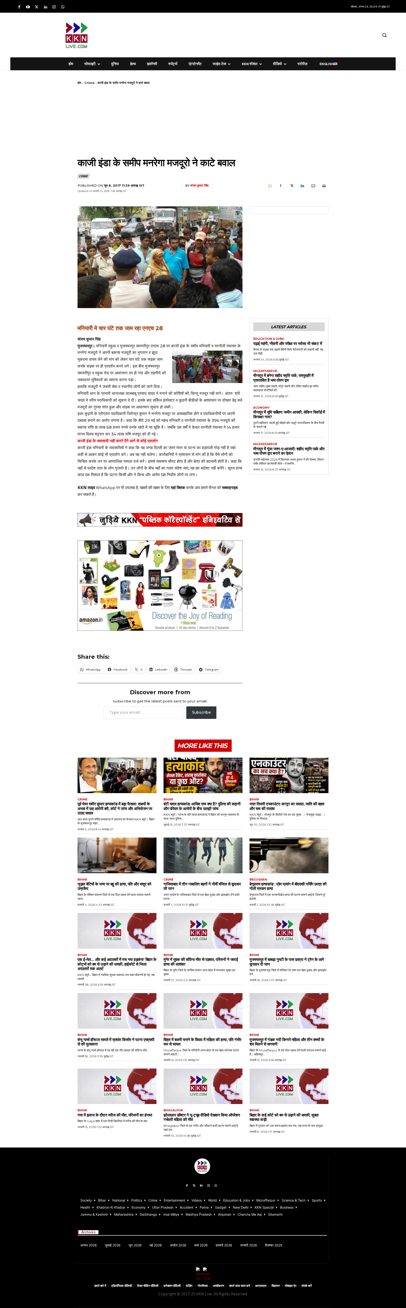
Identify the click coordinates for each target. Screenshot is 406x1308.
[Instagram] (54, 7)
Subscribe (201, 712)
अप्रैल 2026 (178, 1245)
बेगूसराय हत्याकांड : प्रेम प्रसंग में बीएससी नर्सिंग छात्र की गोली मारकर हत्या (288, 886)
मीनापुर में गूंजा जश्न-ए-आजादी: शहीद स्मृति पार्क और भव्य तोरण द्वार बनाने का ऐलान (288, 451)
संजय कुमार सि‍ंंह (199, 185)
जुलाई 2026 (113, 1245)
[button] (384, 35)
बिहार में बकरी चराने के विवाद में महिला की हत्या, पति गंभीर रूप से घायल (202, 1042)
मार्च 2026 (201, 1245)
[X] (291, 186)
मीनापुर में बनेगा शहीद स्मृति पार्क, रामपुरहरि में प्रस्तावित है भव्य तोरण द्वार (283, 378)
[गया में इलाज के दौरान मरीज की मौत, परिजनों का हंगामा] (117, 1086)
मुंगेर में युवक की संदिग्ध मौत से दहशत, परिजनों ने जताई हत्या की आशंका (201, 962)
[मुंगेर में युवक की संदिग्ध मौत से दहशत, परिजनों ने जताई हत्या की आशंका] (203, 930)
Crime (89, 83)
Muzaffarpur (265, 371)
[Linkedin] (45, 7)
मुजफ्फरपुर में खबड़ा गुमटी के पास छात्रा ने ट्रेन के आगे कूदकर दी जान (287, 962)
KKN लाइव (86, 487)
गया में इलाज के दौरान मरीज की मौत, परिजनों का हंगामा (115, 1115)
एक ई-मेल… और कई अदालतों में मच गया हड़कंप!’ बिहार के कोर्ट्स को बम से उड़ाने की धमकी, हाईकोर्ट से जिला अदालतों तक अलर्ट (117, 964)
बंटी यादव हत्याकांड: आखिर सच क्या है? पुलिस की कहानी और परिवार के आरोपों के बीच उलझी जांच (202, 806)
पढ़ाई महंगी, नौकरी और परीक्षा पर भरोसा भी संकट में (287, 343)
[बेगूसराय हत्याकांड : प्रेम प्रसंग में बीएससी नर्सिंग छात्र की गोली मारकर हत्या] (289, 855)
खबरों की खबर (150, 487)
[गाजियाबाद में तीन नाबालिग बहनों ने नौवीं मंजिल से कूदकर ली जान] (203, 855)
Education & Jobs (268, 339)
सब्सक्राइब (230, 487)
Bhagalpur (173, 1110)
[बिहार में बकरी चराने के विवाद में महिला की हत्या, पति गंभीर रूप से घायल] (203, 1011)
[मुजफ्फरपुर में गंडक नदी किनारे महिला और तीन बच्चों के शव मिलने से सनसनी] (289, 1011)
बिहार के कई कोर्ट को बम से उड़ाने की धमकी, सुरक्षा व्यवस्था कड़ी (284, 1117)
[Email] (313, 186)
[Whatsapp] (63, 7)
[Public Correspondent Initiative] (160, 520)
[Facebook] (19, 7)
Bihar (168, 799)
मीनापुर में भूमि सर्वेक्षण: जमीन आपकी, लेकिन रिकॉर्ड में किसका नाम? (289, 414)
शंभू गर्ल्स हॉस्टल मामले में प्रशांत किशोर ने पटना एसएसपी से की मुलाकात (116, 1042)
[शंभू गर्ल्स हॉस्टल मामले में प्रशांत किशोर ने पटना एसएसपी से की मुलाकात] (117, 1011)
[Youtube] (28, 7)
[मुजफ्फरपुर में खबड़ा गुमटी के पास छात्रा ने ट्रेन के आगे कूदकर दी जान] (289, 930)
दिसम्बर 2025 (273, 1245)
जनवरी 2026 (248, 1245)
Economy (261, 407)
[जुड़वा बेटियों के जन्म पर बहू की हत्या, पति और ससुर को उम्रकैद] (117, 855)
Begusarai (258, 879)
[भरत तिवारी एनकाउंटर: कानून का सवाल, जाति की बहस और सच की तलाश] (289, 775)
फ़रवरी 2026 (224, 1245)
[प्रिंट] (323, 186)
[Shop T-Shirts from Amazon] (160, 585)
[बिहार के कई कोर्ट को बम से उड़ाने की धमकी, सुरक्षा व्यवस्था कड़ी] (289, 1086)
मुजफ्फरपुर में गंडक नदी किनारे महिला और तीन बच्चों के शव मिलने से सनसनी (287, 1042)
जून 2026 (135, 1245)
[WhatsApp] (269, 186)
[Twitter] (36, 7)
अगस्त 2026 (88, 1245)
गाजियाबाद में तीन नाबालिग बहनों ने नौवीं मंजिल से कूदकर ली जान (202, 886)
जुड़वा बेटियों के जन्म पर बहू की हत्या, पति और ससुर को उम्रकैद (114, 886)
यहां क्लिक (178, 487)
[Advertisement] (227, 34)
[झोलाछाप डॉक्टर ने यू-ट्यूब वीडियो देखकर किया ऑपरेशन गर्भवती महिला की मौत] (203, 1086)
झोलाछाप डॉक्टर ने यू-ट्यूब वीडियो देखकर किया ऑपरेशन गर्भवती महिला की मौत (202, 1117)
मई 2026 (156, 1245)
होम (79, 83)
